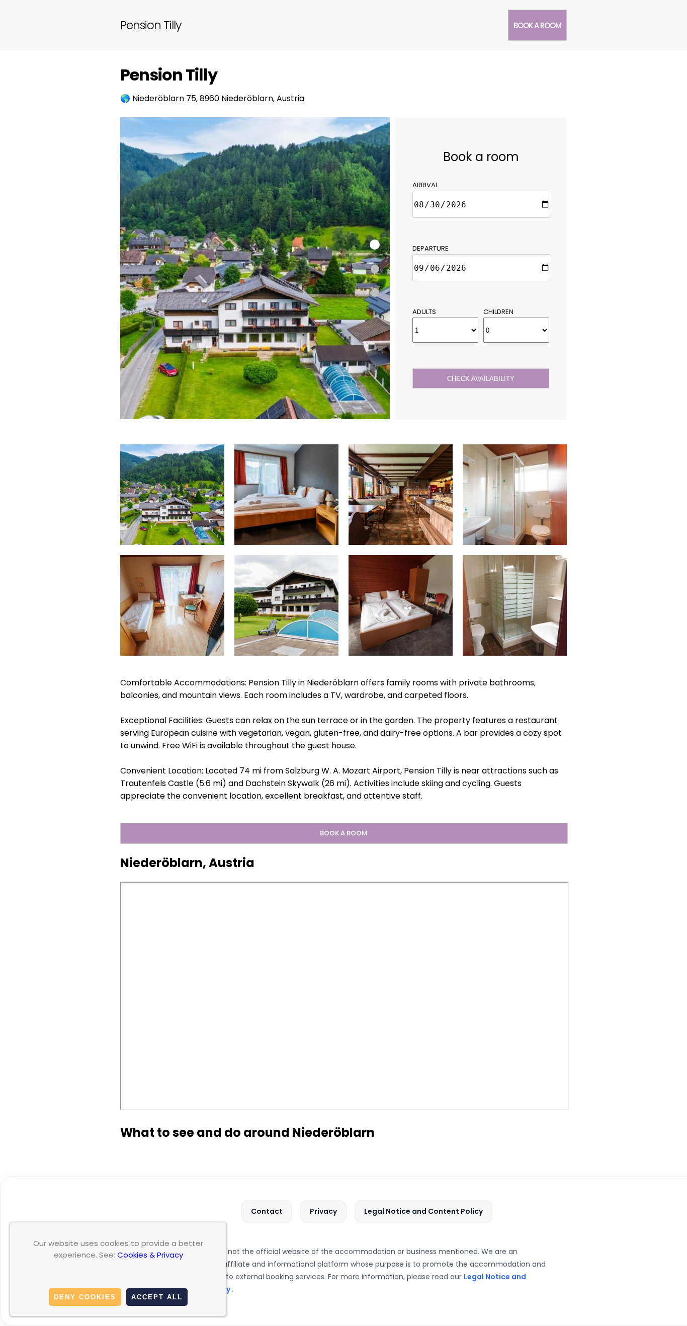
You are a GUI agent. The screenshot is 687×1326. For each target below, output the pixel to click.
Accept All (157, 1297)
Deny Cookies (85, 1297)
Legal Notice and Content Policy (423, 1211)
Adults (424, 312)
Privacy (323, 1211)
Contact (267, 1211)
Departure (430, 248)
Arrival (425, 185)
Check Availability (480, 378)
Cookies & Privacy (150, 1255)
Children (498, 312)
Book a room (537, 25)
